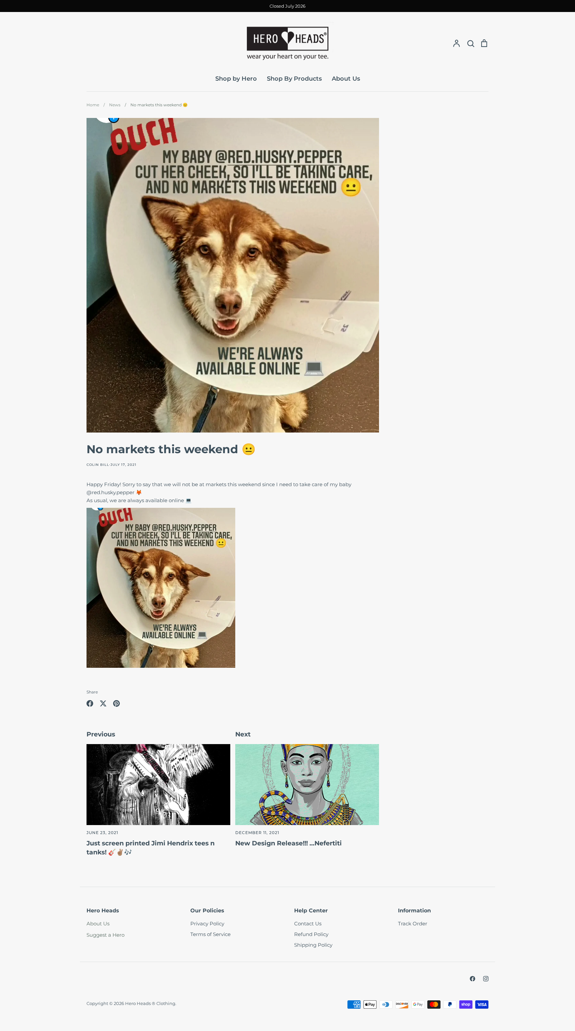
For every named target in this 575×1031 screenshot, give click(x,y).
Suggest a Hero (105, 935)
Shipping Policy (313, 945)
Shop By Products (294, 78)
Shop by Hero (236, 78)
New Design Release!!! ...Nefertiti (288, 843)
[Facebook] (472, 978)
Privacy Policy (207, 923)
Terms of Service (210, 934)
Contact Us (307, 923)
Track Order (412, 923)
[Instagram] (485, 978)
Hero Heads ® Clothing (150, 1003)
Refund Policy (311, 934)
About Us (346, 78)
